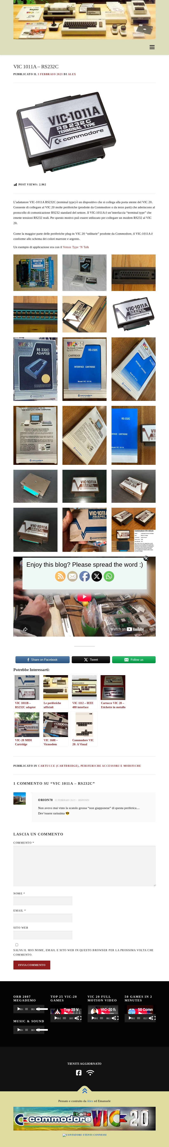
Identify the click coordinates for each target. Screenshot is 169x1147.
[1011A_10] (35, 530)
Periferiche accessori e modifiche (111, 765)
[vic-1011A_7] (35, 272)
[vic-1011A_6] (84, 272)
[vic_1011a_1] (84, 369)
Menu (152, 47)
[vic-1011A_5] (133, 272)
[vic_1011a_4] (84, 435)
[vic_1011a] (84, 530)
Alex (90, 1101)
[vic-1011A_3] (84, 314)
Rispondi (83, 800)
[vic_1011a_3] (35, 435)
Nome (19, 893)
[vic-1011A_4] (35, 314)
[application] (28, 1009)
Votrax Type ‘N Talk (76, 247)
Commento (23, 842)
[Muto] (76, 1018)
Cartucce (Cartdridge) (58, 765)
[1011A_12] (84, 486)
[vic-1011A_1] (35, 369)
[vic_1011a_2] (133, 369)
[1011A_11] (133, 486)
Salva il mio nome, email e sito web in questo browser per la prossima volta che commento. (83, 952)
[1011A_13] (35, 486)
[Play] (19, 1009)
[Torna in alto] (84, 1091)
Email (19, 910)
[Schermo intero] (79, 1018)
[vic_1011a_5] (133, 435)
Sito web (20, 927)
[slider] (40, 1008)
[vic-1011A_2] (133, 314)
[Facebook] (79, 1073)
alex (72, 74)
